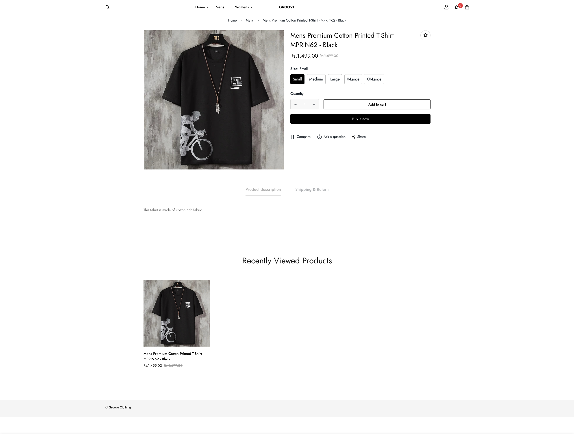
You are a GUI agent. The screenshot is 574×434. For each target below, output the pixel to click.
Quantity (297, 93)
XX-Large (374, 79)
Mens (220, 7)
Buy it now (360, 119)
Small (297, 79)
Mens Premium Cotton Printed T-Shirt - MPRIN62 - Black (174, 356)
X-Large (353, 79)
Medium (316, 79)
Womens (242, 7)
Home (200, 7)
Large (335, 79)
